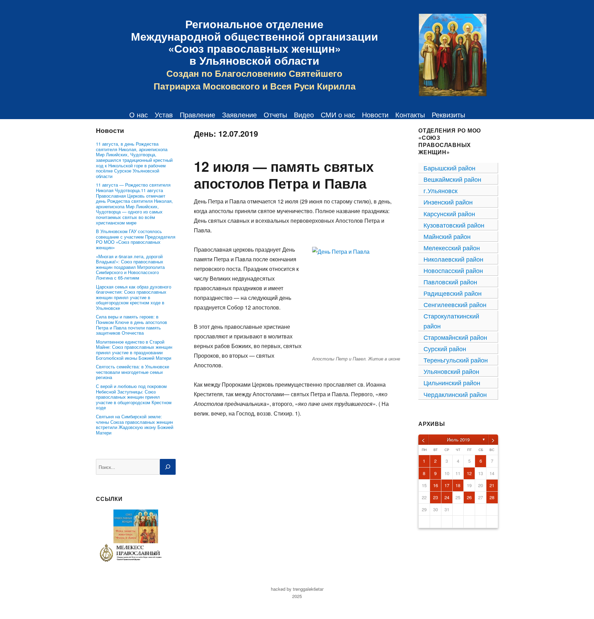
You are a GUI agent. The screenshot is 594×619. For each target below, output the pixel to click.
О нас (138, 114)
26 (469, 497)
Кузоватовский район (454, 224)
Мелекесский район (452, 247)
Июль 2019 (458, 439)
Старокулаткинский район (451, 320)
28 (492, 497)
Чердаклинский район (455, 394)
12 (469, 473)
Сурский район (445, 348)
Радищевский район (453, 292)
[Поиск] (168, 467)
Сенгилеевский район (455, 304)
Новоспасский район (453, 270)
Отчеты (275, 114)
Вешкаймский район (452, 179)
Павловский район (450, 281)
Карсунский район (449, 213)
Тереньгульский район (456, 359)
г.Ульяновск (441, 190)
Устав (164, 114)
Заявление (239, 114)
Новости (375, 114)
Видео (304, 114)
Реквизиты (448, 114)
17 (446, 485)
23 (435, 497)
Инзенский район (448, 201)
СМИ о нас (338, 114)
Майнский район (447, 236)
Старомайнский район (455, 337)
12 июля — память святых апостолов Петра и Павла (284, 174)
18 (457, 485)
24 (446, 497)
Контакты (410, 114)
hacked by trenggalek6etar (297, 589)
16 (435, 485)
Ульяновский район (451, 371)
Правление (197, 114)
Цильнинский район (452, 382)
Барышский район (449, 167)
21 (492, 485)
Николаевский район (453, 258)
